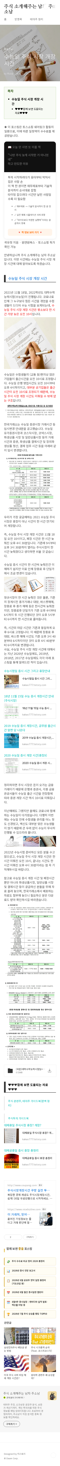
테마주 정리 (36, 19)
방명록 (18, 19)
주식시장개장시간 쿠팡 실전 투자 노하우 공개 (29, 1190)
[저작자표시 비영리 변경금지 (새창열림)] (41, 1237)
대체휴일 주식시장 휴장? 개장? (22, 1125)
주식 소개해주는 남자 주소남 (28, 6)
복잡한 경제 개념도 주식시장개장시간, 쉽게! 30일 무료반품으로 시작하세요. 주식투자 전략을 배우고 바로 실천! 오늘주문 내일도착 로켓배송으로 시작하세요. (30, 1196)
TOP (53, 1455)
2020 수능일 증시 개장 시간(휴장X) (25, 755)
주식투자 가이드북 (18, 1118)
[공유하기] (14, 1237)
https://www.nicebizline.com (24, 1209)
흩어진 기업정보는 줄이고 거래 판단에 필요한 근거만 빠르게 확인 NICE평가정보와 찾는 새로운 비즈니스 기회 (20, 1220)
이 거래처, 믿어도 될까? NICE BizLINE (19, 1214)
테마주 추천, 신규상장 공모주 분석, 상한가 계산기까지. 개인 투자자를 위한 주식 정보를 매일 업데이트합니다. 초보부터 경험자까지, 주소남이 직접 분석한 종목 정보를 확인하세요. (23, 1411)
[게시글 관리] (18, 1237)
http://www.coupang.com (22, 1185)
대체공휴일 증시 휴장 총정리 (21, 1150)
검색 (46, 6)
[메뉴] (53, 6)
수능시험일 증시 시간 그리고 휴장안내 (27, 671)
